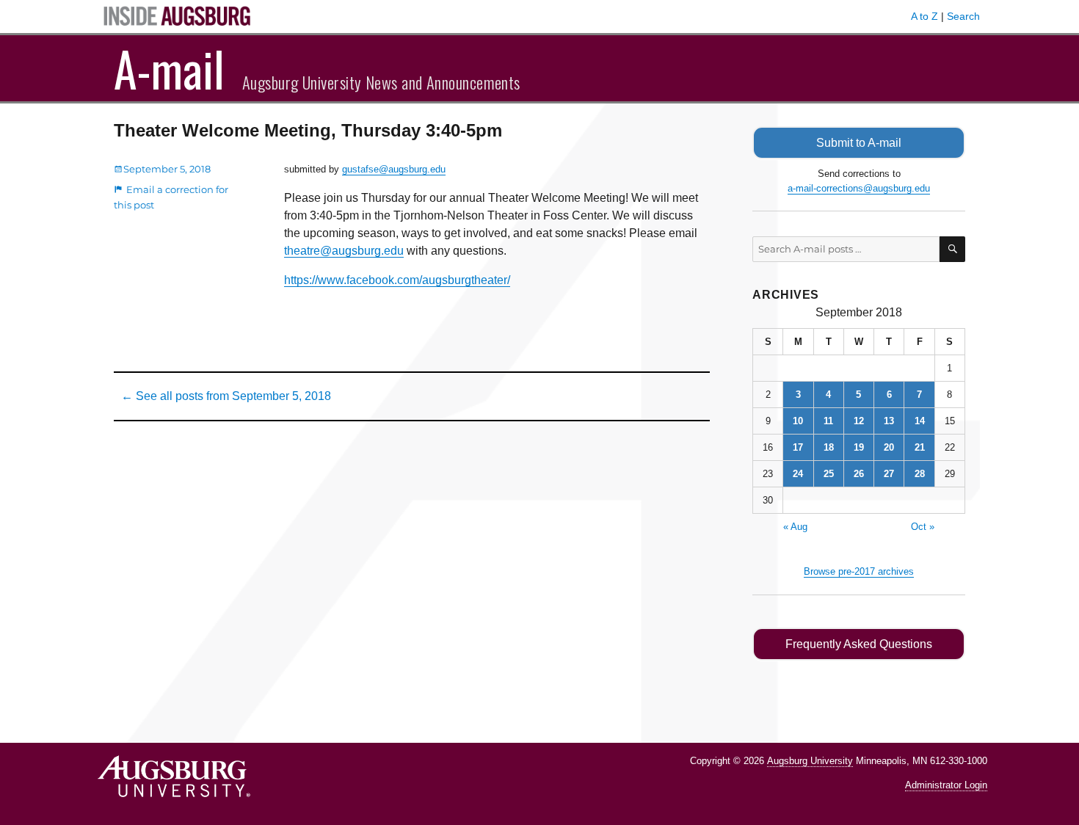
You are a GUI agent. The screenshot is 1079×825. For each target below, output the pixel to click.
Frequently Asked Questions (858, 644)
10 (798, 420)
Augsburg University (810, 760)
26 (859, 473)
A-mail (169, 68)
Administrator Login (946, 785)
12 (859, 420)
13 (889, 420)
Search (963, 16)
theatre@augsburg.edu (344, 250)
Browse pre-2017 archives (859, 571)
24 (798, 473)
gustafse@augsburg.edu (394, 169)
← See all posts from (226, 396)
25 (829, 473)
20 (889, 447)
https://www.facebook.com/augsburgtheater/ (397, 280)
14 (920, 420)
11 (828, 420)
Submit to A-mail (858, 143)
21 (920, 447)
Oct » (922, 526)
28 (920, 473)
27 (889, 473)
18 (829, 447)
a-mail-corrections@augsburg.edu (859, 188)
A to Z (924, 16)
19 (859, 447)
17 (798, 447)
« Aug (795, 526)
